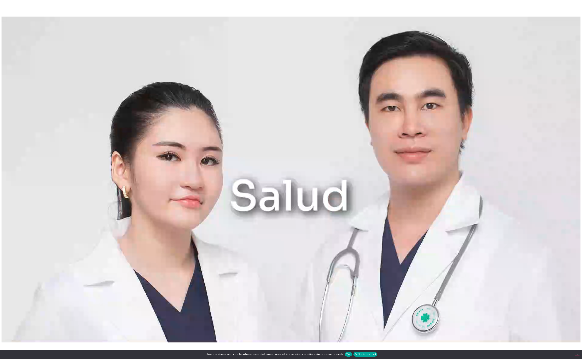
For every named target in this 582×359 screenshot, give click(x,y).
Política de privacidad (365, 354)
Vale (348, 354)
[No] (577, 354)
